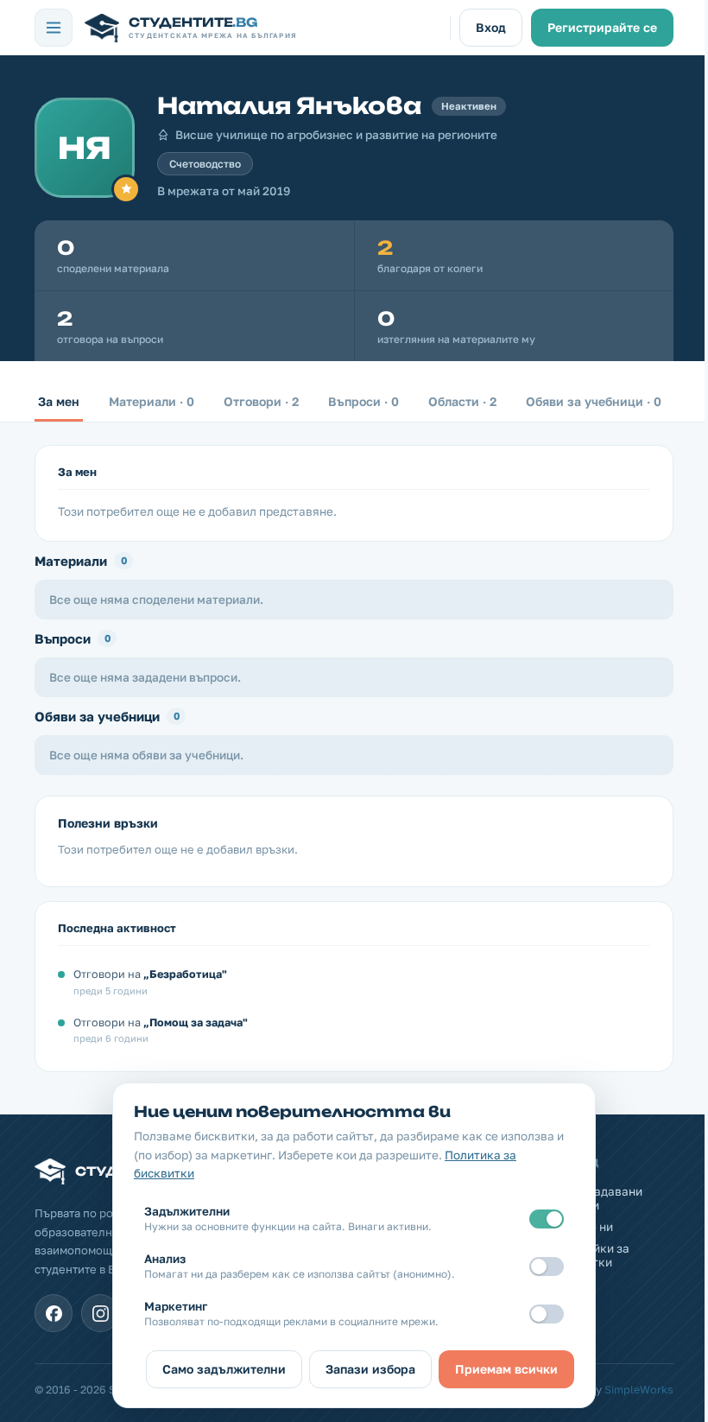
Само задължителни (224, 1369)
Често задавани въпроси (597, 1198)
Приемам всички (506, 1369)
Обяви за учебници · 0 (593, 401)
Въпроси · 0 (363, 401)
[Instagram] (100, 1313)
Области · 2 (462, 401)
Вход (491, 27)
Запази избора (370, 1369)
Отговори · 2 (261, 401)
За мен (58, 401)
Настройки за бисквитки (590, 1255)
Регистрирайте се (602, 27)
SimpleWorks (638, 1389)
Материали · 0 (151, 401)
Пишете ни (582, 1227)
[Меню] (54, 28)
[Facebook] (54, 1313)
